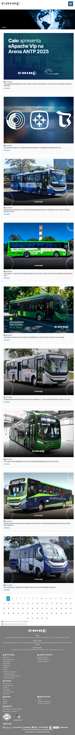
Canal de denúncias (8, 692)
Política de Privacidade (10, 672)
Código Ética (6, 661)
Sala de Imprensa (8, 685)
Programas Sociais (8, 659)
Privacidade (6, 690)
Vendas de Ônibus (43, 657)
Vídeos (5, 703)
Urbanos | (15, 711)
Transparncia (6, 666)
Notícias (5, 701)
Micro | (20, 709)
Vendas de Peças (43, 661)
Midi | (4, 711)
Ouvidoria (5, 688)
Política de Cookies (9, 674)
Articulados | (7, 709)
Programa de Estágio (44, 703)
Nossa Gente (6, 663)
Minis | (9, 711)
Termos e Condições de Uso (12, 676)
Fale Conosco (7, 683)
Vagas (39, 699)
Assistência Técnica (43, 659)
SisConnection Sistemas (42, 732)
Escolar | (14, 709)
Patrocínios (6, 694)
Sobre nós (6, 657)
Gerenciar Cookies (9, 678)
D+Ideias (5, 668)
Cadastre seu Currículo (44, 701)
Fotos (4, 699)
